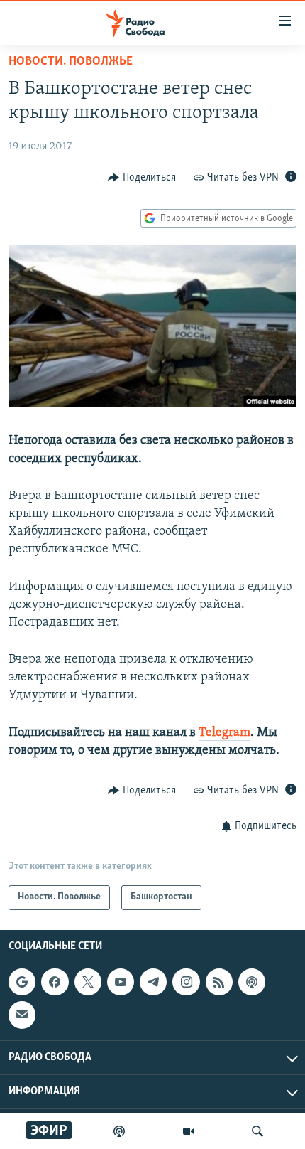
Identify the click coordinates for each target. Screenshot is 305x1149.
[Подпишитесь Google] (22, 981)
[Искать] (257, 1131)
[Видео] (188, 1131)
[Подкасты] (251, 981)
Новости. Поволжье (71, 61)
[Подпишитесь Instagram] (185, 981)
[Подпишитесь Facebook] (54, 981)
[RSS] (219, 981)
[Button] (142, 178)
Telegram (224, 733)
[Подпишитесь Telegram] (153, 981)
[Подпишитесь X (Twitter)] (87, 981)
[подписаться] (22, 1014)
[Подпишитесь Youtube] (120, 981)
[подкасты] (119, 1131)
